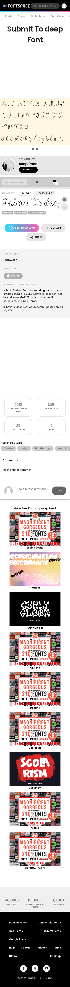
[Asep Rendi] (10, 165)
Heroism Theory (35, 868)
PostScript (45, 193)
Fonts (8, 16)
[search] (45, 6)
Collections (38, 16)
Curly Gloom (35, 627)
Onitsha (35, 667)
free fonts (11, 904)
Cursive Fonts (52, 931)
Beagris (35, 708)
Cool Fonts (16, 931)
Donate (15, 276)
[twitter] (35, 968)
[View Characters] (64, 199)
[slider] (37, 182)
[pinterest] (46, 968)
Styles (21, 16)
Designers (58, 904)
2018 (18, 404)
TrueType (25, 193)
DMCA (13, 956)
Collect (56, 227)
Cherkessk (35, 748)
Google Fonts (17, 939)
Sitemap (55, 956)
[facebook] (23, 968)
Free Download (25, 227)
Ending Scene (35, 547)
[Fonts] (16, 6)
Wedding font (42, 290)
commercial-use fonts (35, 905)
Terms (57, 947)
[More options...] (64, 207)
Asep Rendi (28, 163)
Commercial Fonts (49, 922)
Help (12, 947)
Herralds (35, 587)
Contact (28, 169)
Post (59, 490)
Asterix (35, 828)
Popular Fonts (18, 922)
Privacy (42, 947)
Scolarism (35, 788)
